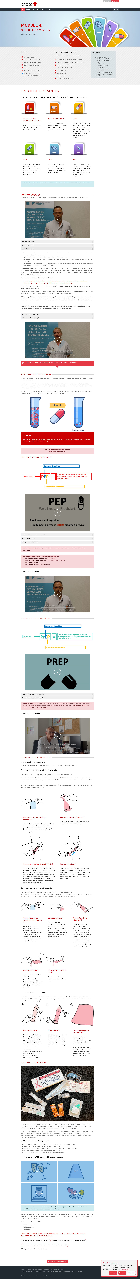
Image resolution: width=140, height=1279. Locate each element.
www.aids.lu (42, 363)
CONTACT (49, 9)
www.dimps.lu (54, 363)
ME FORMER (40, 9)
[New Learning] (29, 4)
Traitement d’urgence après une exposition (34, 535)
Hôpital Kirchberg (33, 562)
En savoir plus (125, 1269)
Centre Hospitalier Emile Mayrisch (37, 558)
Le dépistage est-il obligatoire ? (31, 314)
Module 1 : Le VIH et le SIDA (104, 59)
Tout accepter (113, 1273)
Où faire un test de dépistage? (30, 318)
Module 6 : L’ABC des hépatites (105, 74)
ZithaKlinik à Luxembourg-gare (37, 560)
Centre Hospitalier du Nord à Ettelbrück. (38, 564)
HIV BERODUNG (30, 9)
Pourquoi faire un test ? (28, 241)
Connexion (39, 1275)
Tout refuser (122, 1273)
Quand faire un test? (27, 249)
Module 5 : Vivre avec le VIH (104, 72)
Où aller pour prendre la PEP (30, 542)
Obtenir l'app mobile (47, 1275)
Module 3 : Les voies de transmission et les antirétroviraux (103, 65)
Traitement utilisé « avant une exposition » (33, 694)
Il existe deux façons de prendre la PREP (33, 698)
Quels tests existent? (28, 245)
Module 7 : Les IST (102, 76)
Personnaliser (131, 1273)
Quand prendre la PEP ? (28, 538)
